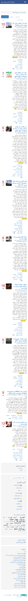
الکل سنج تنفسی (19, 569)
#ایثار (21, 276)
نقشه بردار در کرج (19, 587)
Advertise (17, 493)
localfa (17, 522)
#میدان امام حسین (18, 223)
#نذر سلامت (19, 165)
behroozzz (17, 496)
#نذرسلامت (19, 115)
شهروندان (16, 12)
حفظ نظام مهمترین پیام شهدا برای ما (20, 238)
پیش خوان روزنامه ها (17, 520)
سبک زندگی (16, 425)
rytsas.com (20, 426)
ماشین (6, 525)
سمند (7, 527)
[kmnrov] (21, 509)
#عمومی (15, 457)
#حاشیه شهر (19, 333)
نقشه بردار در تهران (19, 585)
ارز (15, 525)
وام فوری (21, 567)
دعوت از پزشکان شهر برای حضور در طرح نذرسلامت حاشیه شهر (21, 74)
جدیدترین (17, 16)
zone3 (25, 27)
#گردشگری (19, 233)
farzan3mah (17, 485)
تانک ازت (21, 566)
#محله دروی (19, 171)
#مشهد (14, 61)
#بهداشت (15, 116)
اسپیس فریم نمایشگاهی (18, 573)
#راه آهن (15, 279)
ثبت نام (20, 468)
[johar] (21, 501)
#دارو (14, 121)
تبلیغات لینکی (21, 540)
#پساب (20, 378)
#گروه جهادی (19, 168)
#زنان (13, 449)
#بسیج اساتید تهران (18, 169)
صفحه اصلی (23, 12)
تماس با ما (19, 596)
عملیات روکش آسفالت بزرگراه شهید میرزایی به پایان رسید (20, 286)
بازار (23, 526)
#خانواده (20, 457)
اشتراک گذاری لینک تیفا (8, 2)
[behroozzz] (21, 496)
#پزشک (20, 116)
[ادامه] (19, 530)
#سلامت (20, 118)
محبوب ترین (5, 16)
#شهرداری (19, 59)
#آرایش (20, 450)
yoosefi (18, 503)
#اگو (15, 386)
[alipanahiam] (21, 498)
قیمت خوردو (14, 527)
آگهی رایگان (15, 595)
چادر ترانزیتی (20, 553)
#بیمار (13, 175)
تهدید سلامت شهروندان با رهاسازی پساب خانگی (20, 340)
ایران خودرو (12, 517)
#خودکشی (20, 220)
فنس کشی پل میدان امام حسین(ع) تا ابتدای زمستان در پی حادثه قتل (19, 183)
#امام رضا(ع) (19, 335)
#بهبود (21, 67)
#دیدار (16, 276)
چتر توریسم (21, 576)
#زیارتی (14, 231)
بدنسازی (10, 529)
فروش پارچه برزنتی (19, 578)
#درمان (20, 123)
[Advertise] (21, 493)
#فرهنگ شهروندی (18, 228)
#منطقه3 (20, 61)
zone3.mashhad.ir (20, 27)
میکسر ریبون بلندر (19, 583)
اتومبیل (18, 525)
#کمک (16, 67)
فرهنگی (17, 26)
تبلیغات (4, 526)
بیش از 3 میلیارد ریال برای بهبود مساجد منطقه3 (19, 24)
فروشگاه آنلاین (20, 542)
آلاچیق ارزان (21, 574)
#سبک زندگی (19, 68)
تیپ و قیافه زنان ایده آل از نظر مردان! (19, 423)
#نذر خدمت (19, 175)
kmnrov (18, 509)
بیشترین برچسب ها (19, 515)
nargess (25, 426)
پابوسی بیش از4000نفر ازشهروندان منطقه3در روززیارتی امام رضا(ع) (17, 392)
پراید (8, 521)
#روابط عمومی (18, 230)
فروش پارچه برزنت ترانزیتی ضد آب (15, 555)
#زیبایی (20, 460)
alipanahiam (17, 498)
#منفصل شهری (18, 384)
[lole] (21, 490)
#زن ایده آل (19, 449)
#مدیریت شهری (18, 65)
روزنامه (22, 519)
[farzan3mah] (21, 485)
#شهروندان (19, 64)
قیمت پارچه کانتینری (18, 558)
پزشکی (17, 132)
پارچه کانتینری (20, 571)
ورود (21, 470)
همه (3, 19)
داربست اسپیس (20, 580)
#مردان (16, 458)
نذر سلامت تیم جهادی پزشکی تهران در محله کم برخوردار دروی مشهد (20, 128)
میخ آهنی (21, 581)
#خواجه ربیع (19, 222)
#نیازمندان (20, 121)
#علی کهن (20, 231)
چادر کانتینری (20, 564)
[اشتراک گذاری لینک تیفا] (24, 595)
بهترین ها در (20, 19)
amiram (18, 488)
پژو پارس (12, 521)
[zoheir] (21, 506)
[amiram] (21, 488)
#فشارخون (19, 174)
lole (19, 490)
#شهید (20, 279)
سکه (18, 517)
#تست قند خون (18, 172)
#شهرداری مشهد (18, 225)
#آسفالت (20, 325)
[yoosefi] (21, 503)
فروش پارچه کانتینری (18, 560)
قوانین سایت (8, 595)
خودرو (22, 517)
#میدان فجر (19, 332)
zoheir (18, 506)
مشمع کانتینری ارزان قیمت (17, 562)
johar (19, 501)
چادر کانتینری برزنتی (18, 557)
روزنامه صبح (19, 528)
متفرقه (17, 186)
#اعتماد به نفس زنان (17, 452)
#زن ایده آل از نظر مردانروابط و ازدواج (17, 454)
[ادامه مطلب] (14, 57)
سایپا (20, 527)
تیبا (23, 523)
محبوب (11, 16)
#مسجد (20, 62)
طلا (4, 517)
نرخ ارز (11, 525)
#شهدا (13, 277)
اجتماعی (17, 77)
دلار (6, 517)
